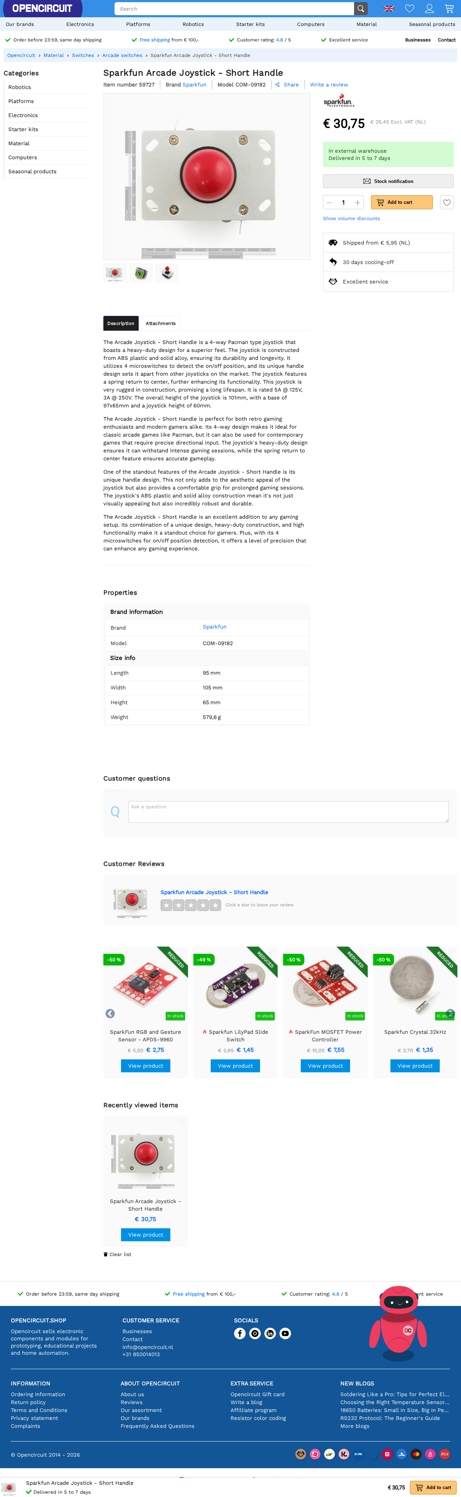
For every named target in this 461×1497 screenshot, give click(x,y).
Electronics (80, 24)
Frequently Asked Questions (157, 1426)
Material (367, 24)
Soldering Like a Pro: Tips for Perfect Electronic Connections (395, 1394)
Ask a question (148, 806)
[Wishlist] (404, 9)
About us (132, 1394)
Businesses (418, 40)
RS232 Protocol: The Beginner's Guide (390, 1418)
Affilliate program (253, 1410)
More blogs (355, 1426)
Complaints (25, 1426)
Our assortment (141, 1410)
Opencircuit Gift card (257, 1394)
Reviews (132, 1402)
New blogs (357, 1383)
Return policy (28, 1402)
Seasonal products (432, 24)
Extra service (251, 1383)
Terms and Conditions (39, 1410)
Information (30, 1383)
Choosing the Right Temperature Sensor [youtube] (395, 1402)
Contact (447, 40)
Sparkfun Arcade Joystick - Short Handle (214, 892)
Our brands (20, 24)
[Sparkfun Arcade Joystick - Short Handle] (115, 272)
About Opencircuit (150, 1383)
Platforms (138, 24)
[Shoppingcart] (444, 9)
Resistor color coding (258, 1418)
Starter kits (250, 24)
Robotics (193, 24)
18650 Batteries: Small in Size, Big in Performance (395, 1410)
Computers (311, 24)
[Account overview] (424, 9)
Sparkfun (215, 627)
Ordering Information (38, 1394)
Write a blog (246, 1402)
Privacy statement (34, 1418)
